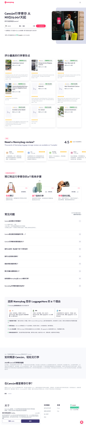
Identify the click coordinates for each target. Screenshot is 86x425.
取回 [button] (24, 26)
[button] (81, 422)
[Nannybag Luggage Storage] (10, 2)
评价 (45, 417)
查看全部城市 (47, 411)
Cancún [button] (9, 26)
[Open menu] (80, 2)
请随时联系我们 (77, 214)
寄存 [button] (20, 26)
